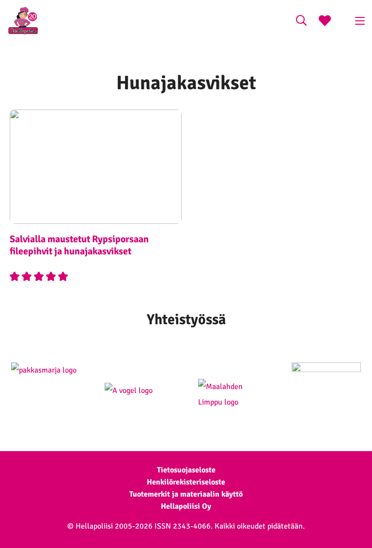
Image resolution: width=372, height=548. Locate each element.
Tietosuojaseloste (186, 470)
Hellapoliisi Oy (186, 506)
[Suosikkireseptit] (325, 21)
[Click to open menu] (360, 21)
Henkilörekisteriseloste (186, 482)
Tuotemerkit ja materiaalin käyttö (186, 494)
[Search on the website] (301, 21)
